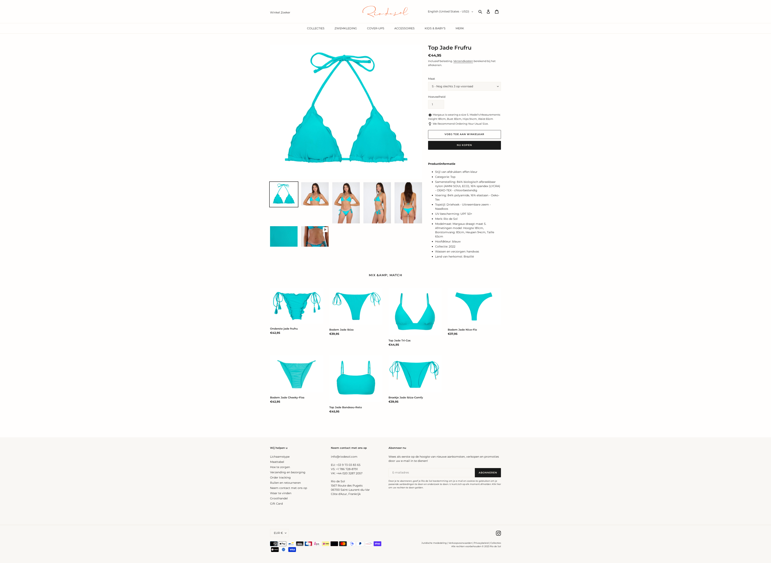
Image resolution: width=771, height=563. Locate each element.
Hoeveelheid (436, 97)
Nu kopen (464, 145)
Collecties (495, 543)
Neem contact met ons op (288, 488)
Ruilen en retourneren (285, 483)
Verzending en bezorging (287, 472)
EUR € (278, 533)
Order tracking (280, 477)
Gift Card (276, 503)
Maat (431, 78)
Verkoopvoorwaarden (460, 543)
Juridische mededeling (434, 543)
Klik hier (496, 484)
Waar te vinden (280, 493)
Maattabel (277, 462)
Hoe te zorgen (280, 467)
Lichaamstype (280, 456)
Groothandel (279, 498)
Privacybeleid (481, 543)
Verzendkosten (463, 61)
